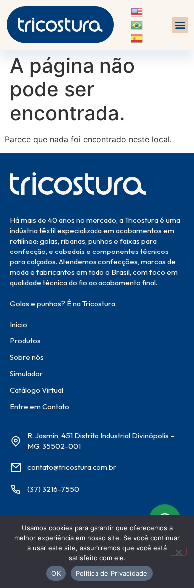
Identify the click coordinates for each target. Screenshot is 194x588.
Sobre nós (27, 357)
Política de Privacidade (112, 573)
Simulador (26, 373)
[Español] (137, 37)
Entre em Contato (39, 406)
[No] (178, 551)
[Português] (137, 24)
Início (18, 324)
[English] (137, 12)
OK (56, 573)
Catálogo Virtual (36, 390)
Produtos (25, 340)
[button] (180, 25)
